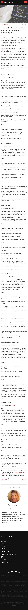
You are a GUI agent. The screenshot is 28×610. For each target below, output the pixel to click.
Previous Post (4, 479)
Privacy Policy (4, 562)
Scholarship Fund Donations (8, 554)
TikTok (2, 543)
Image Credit (24, 22)
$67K (13, 276)
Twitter (2, 545)
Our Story (3, 559)
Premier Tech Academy (7, 561)
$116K (13, 405)
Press (2, 557)
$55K (13, 77)
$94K (13, 146)
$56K (13, 208)
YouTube (3, 548)
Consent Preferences (11, 602)
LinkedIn (3, 546)
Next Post (24, 479)
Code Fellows (7, 2)
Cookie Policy (4, 602)
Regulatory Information (5, 581)
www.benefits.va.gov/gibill (19, 585)
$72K (13, 345)
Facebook (3, 540)
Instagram (3, 541)
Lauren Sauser (5, 24)
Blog (2, 556)
